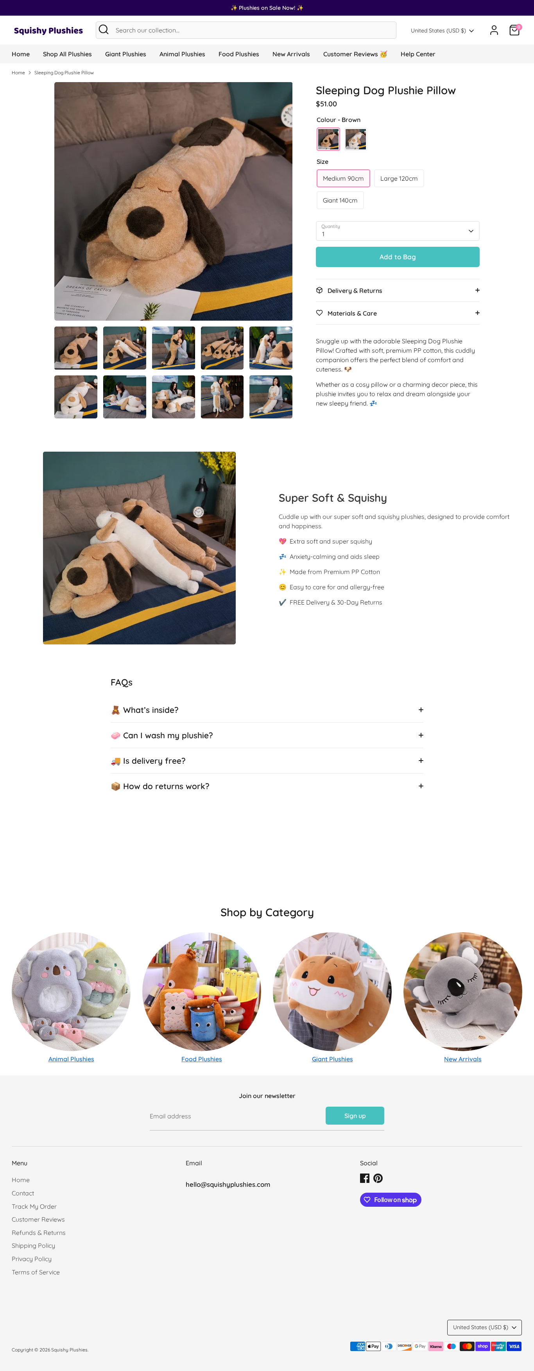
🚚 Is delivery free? (148, 760)
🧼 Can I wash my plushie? (162, 735)
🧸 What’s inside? (145, 710)
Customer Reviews (38, 1219)
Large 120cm (399, 178)
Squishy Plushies (69, 1350)
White (355, 139)
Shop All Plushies (67, 54)
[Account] (494, 30)
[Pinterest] (378, 1178)
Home (21, 54)
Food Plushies (239, 54)
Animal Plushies (182, 54)
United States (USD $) (438, 30)
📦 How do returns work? (160, 786)
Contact (23, 1193)
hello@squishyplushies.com (228, 1184)
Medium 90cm (343, 178)
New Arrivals (291, 54)
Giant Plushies (125, 54)
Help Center (418, 54)
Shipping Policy (33, 1245)
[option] (173, 204)
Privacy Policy (32, 1259)
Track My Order (34, 1206)
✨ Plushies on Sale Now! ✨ (267, 7)
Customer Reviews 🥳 (355, 54)
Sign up (355, 1116)
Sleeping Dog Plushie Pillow (64, 72)
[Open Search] (103, 29)
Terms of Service (36, 1272)
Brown (328, 139)
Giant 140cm (340, 200)
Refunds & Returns (39, 1232)
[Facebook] (364, 1178)
